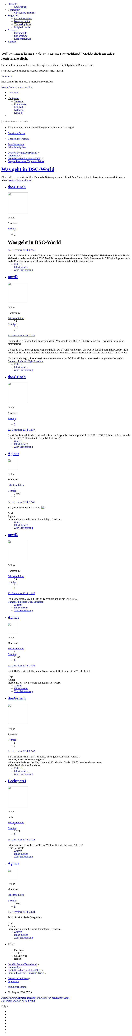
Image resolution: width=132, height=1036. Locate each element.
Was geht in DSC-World (27, 169)
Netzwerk (13, 30)
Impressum (13, 981)
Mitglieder (13, 15)
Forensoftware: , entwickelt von (36, 997)
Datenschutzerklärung (19, 978)
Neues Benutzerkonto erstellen (16, 87)
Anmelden (6, 76)
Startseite (12, 4)
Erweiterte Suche (16, 133)
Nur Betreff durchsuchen (24, 127)
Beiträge (12, 228)
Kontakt (12, 41)
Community (14, 9)
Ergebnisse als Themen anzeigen (57, 127)
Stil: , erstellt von (18, 1000)
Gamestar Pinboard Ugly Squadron (25, 361)
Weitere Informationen (20, 180)
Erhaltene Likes (16, 318)
